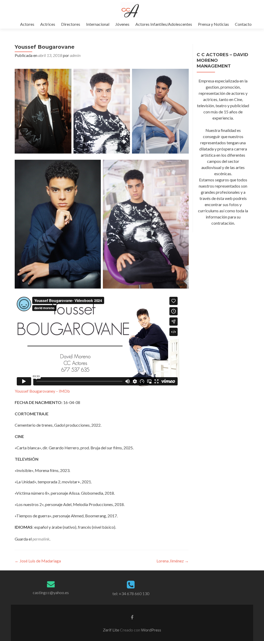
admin (75, 55)
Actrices (47, 24)
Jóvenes (122, 24)
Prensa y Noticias (213, 24)
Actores (27, 24)
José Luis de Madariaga (38, 560)
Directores (70, 24)
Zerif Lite (111, 629)
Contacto (243, 24)
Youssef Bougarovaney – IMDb (42, 391)
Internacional (97, 24)
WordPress (150, 629)
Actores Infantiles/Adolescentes (163, 24)
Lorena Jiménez (172, 560)
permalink (41, 538)
